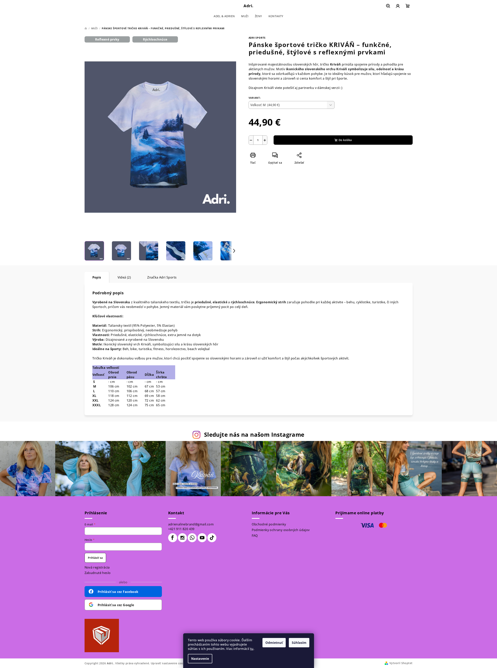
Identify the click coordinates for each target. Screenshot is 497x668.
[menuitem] (224, 16)
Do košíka (345, 140)
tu (251, 649)
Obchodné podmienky (269, 524)
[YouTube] (202, 537)
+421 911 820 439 (181, 529)
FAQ (255, 535)
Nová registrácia (97, 567)
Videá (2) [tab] (124, 277)
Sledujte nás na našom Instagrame (254, 434)
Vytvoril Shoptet (400, 663)
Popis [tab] (96, 277)
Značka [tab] (162, 277)
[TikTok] (211, 537)
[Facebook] (172, 537)
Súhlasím (299, 642)
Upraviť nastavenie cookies (170, 663)
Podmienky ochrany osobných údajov (281, 530)
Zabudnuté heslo (98, 573)
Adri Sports (257, 37)
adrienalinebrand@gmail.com (191, 524)
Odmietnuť (274, 642)
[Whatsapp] (192, 537)
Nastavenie (200, 658)
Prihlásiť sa (95, 558)
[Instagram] (182, 537)
